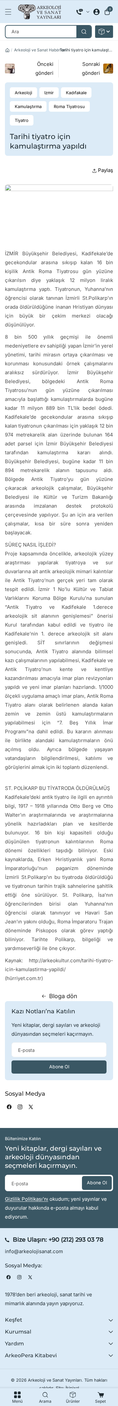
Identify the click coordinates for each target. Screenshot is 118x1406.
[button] (10, 12)
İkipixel (72, 1388)
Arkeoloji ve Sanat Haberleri (40, 49)
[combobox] (48, 31)
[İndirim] (104, 31)
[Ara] (83, 32)
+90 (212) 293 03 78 (76, 1239)
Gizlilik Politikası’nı (26, 1199)
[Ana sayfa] (7, 50)
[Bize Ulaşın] (82, 11)
